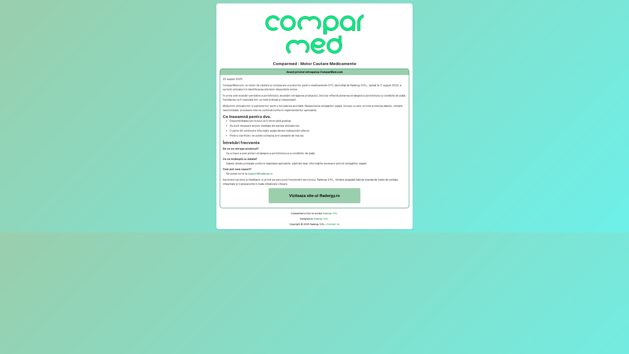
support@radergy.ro (260, 173)
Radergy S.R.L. (330, 213)
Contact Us (333, 224)
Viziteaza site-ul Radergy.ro (314, 195)
